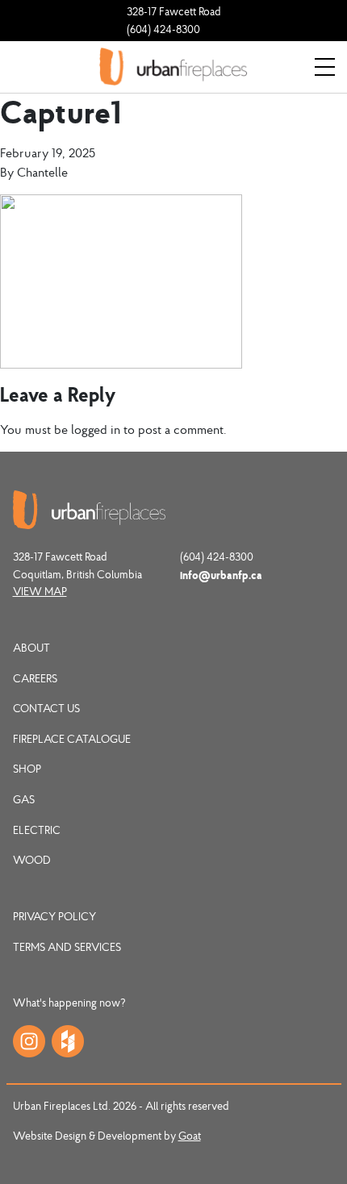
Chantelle (42, 172)
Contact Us (46, 708)
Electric (37, 830)
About (31, 647)
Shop (27, 768)
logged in (95, 429)
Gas (24, 799)
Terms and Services (67, 947)
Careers (35, 678)
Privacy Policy (54, 916)
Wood (32, 860)
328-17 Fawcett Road (174, 11)
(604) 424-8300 (163, 29)
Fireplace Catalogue (72, 739)
